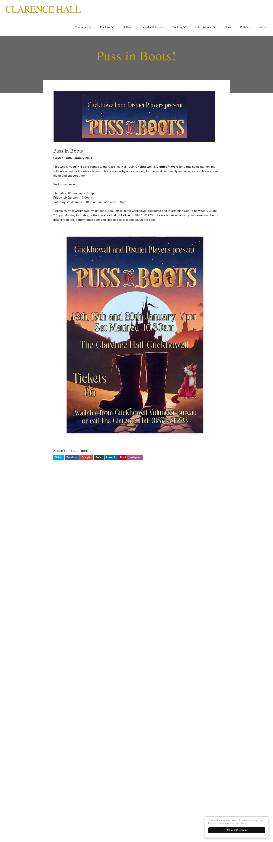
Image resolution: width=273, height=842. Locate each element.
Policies (245, 27)
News (228, 27)
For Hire (105, 27)
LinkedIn (111, 457)
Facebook (72, 457)
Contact (263, 27)
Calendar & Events (152, 27)
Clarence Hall (43, 9)
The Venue (81, 27)
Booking (177, 27)
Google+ (87, 457)
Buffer (99, 457)
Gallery (127, 27)
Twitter (58, 457)
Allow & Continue (237, 830)
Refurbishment (203, 27)
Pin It (123, 457)
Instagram (135, 457)
